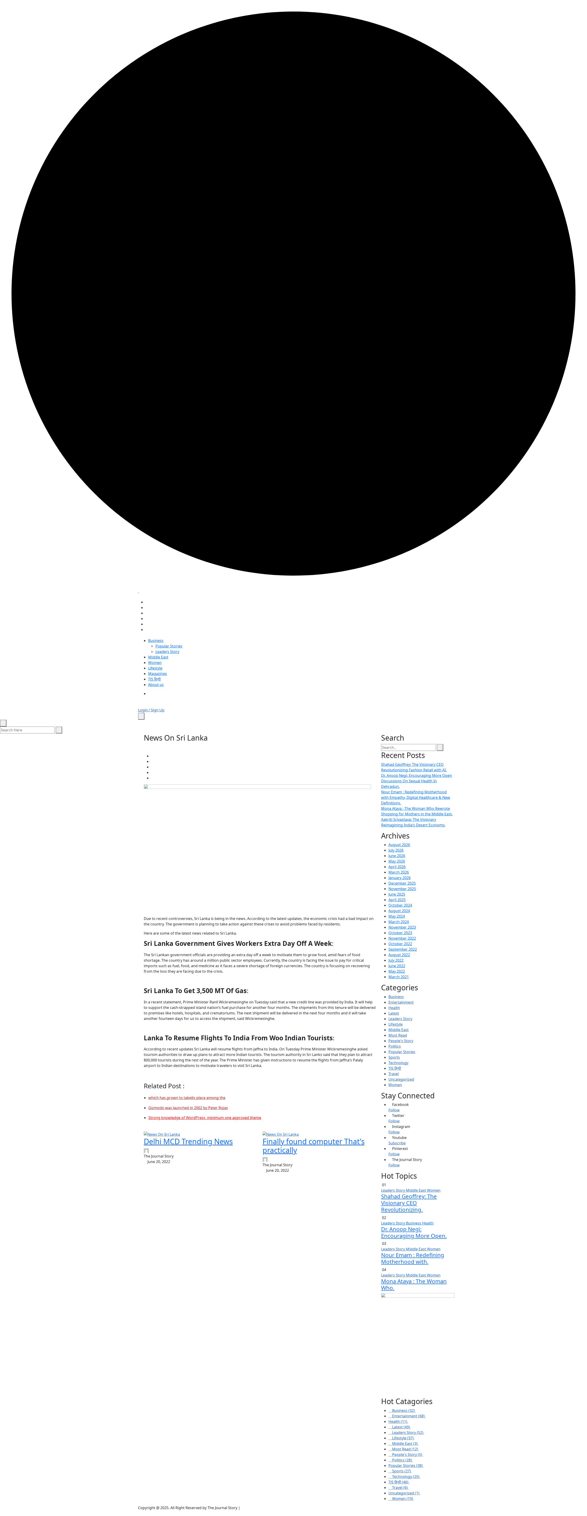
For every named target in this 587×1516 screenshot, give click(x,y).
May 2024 (396, 916)
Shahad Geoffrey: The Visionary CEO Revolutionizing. (409, 1202)
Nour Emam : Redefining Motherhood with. (412, 1258)
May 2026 (396, 861)
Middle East (158, 657)
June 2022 (396, 965)
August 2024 (399, 910)
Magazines (157, 673)
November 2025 (402, 888)
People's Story (400, 1040)
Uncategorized (401, 1079)
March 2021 (398, 976)
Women (155, 662)
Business (155, 640)
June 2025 (396, 894)
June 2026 (396, 855)
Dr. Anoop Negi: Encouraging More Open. (414, 1232)
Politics (394, 1046)
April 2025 (397, 899)
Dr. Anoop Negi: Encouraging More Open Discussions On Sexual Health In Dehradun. (416, 781)
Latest (393, 1013)
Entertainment (401, 1002)
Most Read (397, 1035)
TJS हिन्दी (154, 679)
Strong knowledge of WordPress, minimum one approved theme (204, 1117)
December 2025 (402, 883)
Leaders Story (167, 651)
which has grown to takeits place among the (186, 1097)
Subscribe (397, 1143)
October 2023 (400, 932)
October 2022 (400, 943)
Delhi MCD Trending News (188, 1141)
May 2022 (396, 971)
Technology (398, 1062)
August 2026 (399, 844)
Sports (394, 1057)
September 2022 (402, 949)
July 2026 (396, 850)
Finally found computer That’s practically (314, 1145)
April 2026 (397, 866)
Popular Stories (168, 646)
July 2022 (396, 960)
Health (394, 1007)
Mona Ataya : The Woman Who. (414, 1284)
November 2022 (402, 938)
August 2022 (399, 954)
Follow (394, 1110)
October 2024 (400, 905)
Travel (393, 1073)
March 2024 (398, 921)
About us (156, 684)
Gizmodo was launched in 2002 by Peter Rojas (188, 1107)
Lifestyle (155, 668)
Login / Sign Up (151, 710)
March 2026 (398, 872)
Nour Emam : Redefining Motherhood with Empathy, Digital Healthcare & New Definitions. (415, 797)
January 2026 (399, 877)
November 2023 (402, 927)
